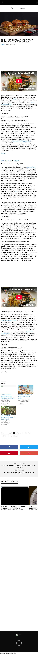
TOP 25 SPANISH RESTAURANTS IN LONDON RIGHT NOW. (8, 396)
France (10, 432)
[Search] (36, 2)
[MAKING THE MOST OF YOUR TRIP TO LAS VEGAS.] (25, 389)
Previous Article (19, 463)
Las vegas (18, 432)
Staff (2, 44)
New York (5, 436)
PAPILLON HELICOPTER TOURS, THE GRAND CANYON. (19, 466)
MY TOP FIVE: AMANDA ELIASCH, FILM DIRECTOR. (19, 473)
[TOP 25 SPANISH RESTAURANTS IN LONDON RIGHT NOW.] (8, 389)
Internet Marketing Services (8, 653)
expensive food (30, 167)
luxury (15, 99)
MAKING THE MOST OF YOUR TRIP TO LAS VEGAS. (25, 396)
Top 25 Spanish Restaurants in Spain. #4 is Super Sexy (8, 417)
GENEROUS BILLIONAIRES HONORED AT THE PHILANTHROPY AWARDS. (14, 507)
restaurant (14, 436)
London (27, 432)
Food (3, 432)
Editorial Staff (6, 509)
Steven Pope (33, 509)
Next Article (19, 470)
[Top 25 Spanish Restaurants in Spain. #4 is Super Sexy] (8, 410)
